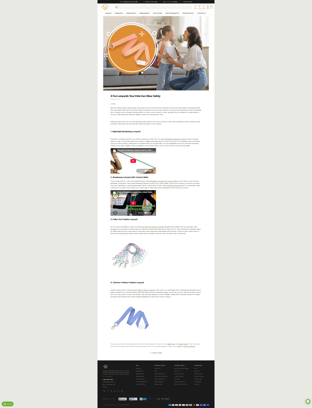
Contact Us (158, 368)
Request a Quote (179, 373)
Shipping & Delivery (160, 373)
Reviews (196, 384)
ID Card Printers (140, 379)
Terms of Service (199, 376)
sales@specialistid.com (109, 382)
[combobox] (153, 7)
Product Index (198, 379)
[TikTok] (114, 391)
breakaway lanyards (173, 185)
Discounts (177, 379)
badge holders (183, 344)
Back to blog (157, 353)
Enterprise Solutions (179, 381)
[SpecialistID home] (116, 367)
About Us (196, 371)
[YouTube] (111, 391)
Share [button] (114, 104)
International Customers (161, 376)
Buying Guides (158, 384)
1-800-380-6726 (187, 1)
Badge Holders (131, 13)
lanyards (113, 229)
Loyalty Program (178, 376)
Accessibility (197, 381)
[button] (308, 401)
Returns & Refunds (160, 379)
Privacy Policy (198, 373)
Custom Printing (140, 384)
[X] (118, 391)
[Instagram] (104, 391)
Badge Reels (119, 13)
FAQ (156, 371)
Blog (195, 368)
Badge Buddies (145, 13)
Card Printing (157, 13)
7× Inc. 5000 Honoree (162, 398)
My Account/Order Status (181, 368)
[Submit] (116, 7)
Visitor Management (172, 13)
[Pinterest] (122, 391)
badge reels (171, 344)
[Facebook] (107, 391)
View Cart (177, 371)
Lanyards (108, 13)
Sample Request (159, 381)
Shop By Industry (188, 13)
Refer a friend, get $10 (180, 384)
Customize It (201, 13)
